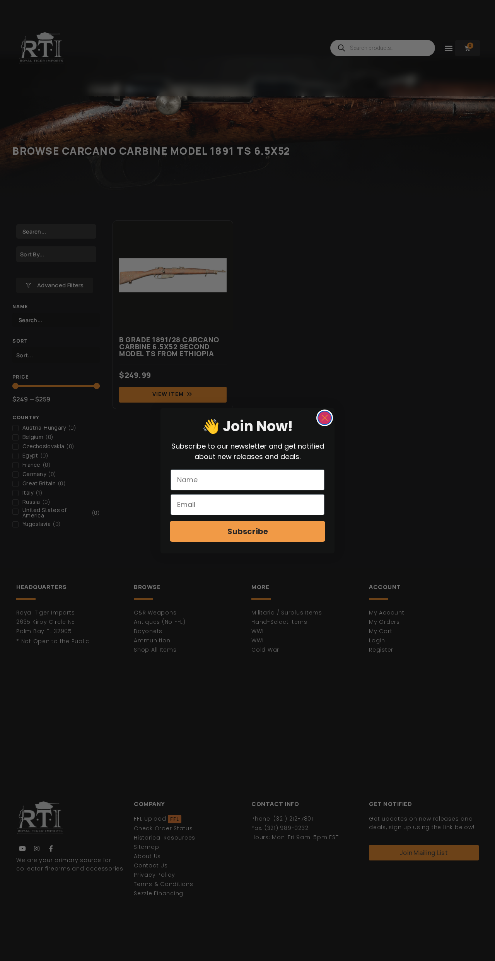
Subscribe (247, 531)
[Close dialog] (324, 418)
